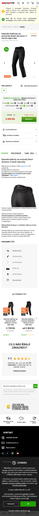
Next (34, 63)
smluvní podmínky (28, 391)
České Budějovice (10, 105)
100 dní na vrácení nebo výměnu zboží (20, 407)
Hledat (18, 3)
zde (29, 511)
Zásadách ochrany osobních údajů (13, 483)
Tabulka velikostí (30, 86)
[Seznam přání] (27, 3)
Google (4, 470)
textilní (22, 27)
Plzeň (31, 103)
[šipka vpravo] (35, 153)
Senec (21, 105)
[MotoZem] (8, 3)
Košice (28, 105)
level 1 (16, 175)
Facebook (7, 452)
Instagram (12, 452)
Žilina (18, 108)
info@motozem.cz (12, 442)
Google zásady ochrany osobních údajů (19, 390)
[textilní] (19, 62)
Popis (5, 153)
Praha (19, 103)
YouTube (18, 452)
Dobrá (12, 103)
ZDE (27, 498)
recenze (33, 35)
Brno (25, 103)
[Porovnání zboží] (23, 3)
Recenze (16, 153)
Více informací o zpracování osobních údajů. (16, 394)
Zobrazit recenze (19, 371)
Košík (32, 3)
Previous (4, 63)
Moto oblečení (7, 27)
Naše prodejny (10, 447)
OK (28, 504)
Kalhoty (16, 27)
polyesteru (23, 166)
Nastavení (11, 504)
